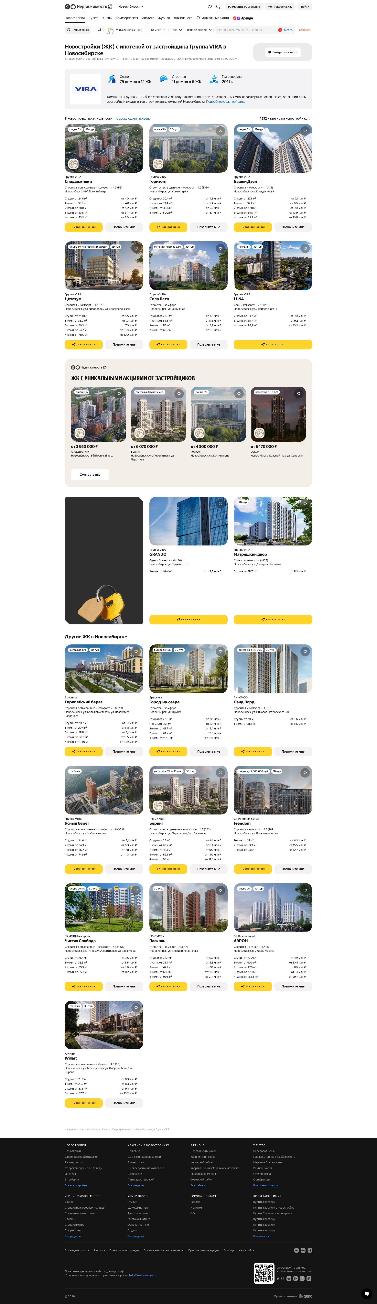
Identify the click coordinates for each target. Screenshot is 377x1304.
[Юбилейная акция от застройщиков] (73, 164)
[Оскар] (278, 424)
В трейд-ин (72, 1179)
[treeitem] (76, 18)
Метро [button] (288, 30)
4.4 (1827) (262, 560)
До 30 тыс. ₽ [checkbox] (82, 541)
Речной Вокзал (263, 1168)
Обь (193, 1213)
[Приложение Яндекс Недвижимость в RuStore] (309, 1278)
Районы (70, 1219)
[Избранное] (209, 6)
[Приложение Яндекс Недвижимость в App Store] (288, 1278)
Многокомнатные (139, 1219)
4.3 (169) (269, 829)
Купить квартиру (264, 1201)
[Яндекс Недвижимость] (89, 6)
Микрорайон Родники (204, 1173)
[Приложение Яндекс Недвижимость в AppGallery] (302, 1278)
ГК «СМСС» (241, 697)
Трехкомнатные (138, 1213)
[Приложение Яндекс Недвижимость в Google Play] (295, 1278)
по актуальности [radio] (100, 118)
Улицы (69, 1201)
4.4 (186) (176, 560)
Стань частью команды (124, 1250)
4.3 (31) (268, 708)
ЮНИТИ (70, 1053)
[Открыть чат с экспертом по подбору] (366, 1293)
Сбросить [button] (305, 29)
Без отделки (73, 1151)
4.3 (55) (117, 187)
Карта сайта (246, 1250)
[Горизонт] (218, 424)
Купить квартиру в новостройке (274, 1207)
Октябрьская (261, 1179)
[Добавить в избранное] (136, 131)
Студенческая (262, 1173)
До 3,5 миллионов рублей (144, 1156)
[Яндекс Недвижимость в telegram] (309, 1250)
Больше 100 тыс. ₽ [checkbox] (86, 564)
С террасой (135, 1173)
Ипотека (70, 1173)
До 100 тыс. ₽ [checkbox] (109, 553)
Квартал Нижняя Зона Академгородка (214, 1168)
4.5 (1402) (119, 946)
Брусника (71, 697)
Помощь (228, 1250)
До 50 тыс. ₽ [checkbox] (108, 541)
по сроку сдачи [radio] (126, 118)
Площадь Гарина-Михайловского (274, 1156)
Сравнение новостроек (80, 1213)
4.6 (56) (115, 1064)
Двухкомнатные (138, 1207)
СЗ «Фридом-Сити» (246, 818)
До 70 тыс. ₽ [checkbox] (82, 553)
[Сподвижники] (98, 424)
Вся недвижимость (77, 1250)
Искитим (196, 1207)
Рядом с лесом (74, 1162)
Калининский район (203, 1156)
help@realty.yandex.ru (142, 1275)
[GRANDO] (188, 521)
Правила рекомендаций (203, 1250)
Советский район (201, 1179)
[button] (218, 6)
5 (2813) (118, 708)
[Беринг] (158, 424)
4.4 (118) (265, 305)
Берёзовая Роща (264, 1151)
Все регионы (73, 1230)
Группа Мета (73, 818)
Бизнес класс (136, 1162)
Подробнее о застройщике (225, 101)
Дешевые (134, 1151)
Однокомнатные (138, 1224)
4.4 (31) (98, 305)
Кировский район (201, 1162)
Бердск (195, 1201)
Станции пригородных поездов (85, 1207)
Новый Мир (156, 818)
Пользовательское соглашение (164, 1250)
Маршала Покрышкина (267, 1162)
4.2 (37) (266, 946)
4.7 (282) (205, 829)
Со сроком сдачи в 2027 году (83, 1168)
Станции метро (74, 1224)
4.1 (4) (269, 187)
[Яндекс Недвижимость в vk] (296, 1250)
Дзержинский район (203, 1151)
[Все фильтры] (100, 30)
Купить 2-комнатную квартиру (273, 1213)
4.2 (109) (203, 187)
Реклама (99, 1250)
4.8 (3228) (119, 829)
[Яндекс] (305, 1296)
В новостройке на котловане (146, 1168)
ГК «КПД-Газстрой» (77, 936)
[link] (305, 6)
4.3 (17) (183, 946)
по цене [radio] (145, 118)
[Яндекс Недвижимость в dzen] (303, 1250)
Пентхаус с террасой (141, 1179)
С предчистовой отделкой (81, 1156)
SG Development (244, 936)
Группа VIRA (73, 176)
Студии (132, 1201)
